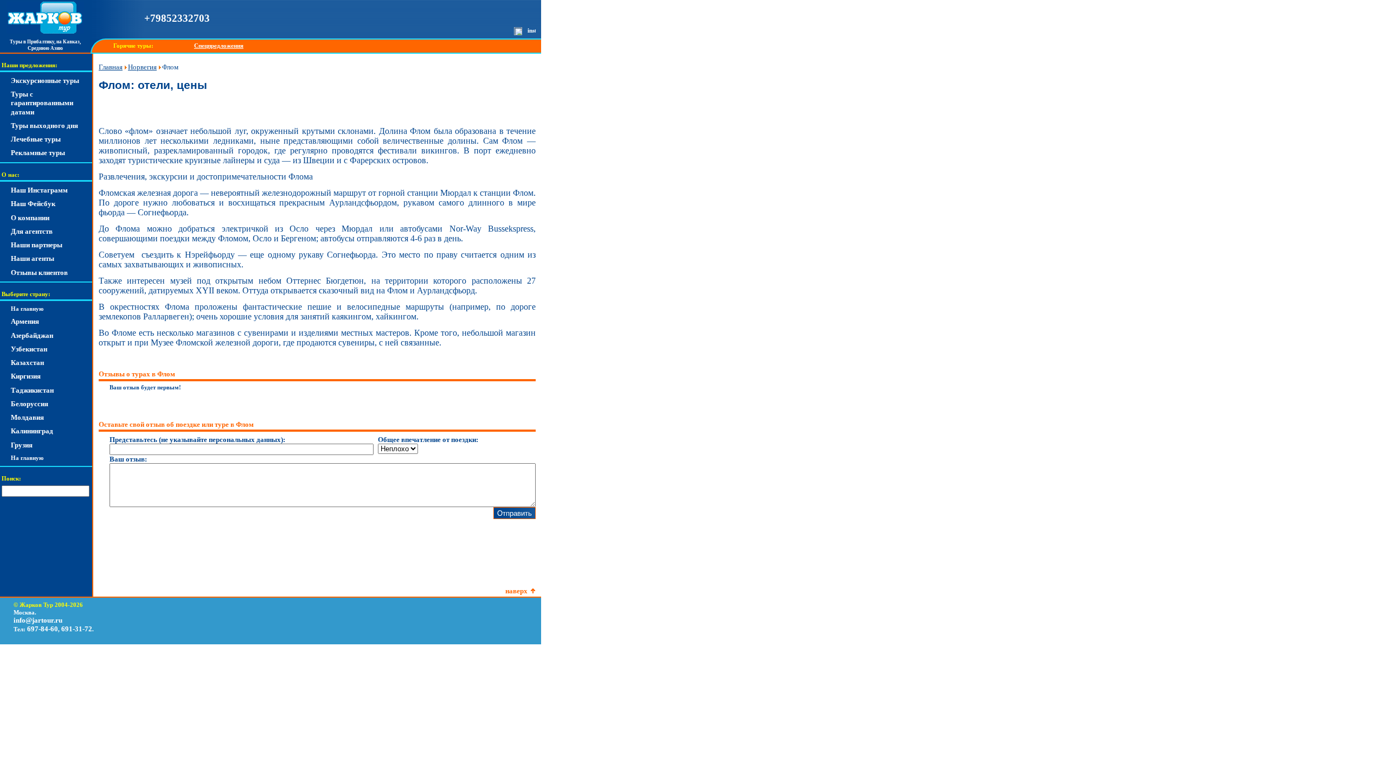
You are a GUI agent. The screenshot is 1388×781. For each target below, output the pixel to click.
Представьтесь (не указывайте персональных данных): (197, 439)
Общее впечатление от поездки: (428, 439)
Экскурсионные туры (45, 80)
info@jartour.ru (38, 620)
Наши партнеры (36, 245)
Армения (25, 321)
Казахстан (27, 363)
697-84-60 (42, 629)
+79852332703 (177, 18)
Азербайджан (32, 335)
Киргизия (26, 376)
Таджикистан (32, 390)
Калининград (32, 431)
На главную (27, 309)
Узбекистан (29, 349)
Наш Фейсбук (33, 204)
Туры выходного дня (44, 125)
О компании (30, 218)
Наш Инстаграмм (39, 190)
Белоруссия (29, 404)
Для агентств (32, 231)
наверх (516, 591)
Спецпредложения (218, 46)
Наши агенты (32, 258)
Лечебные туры (36, 139)
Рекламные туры (38, 153)
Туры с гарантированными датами (42, 103)
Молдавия (27, 417)
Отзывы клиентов (39, 272)
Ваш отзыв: (128, 459)
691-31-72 (76, 629)
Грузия (22, 445)
